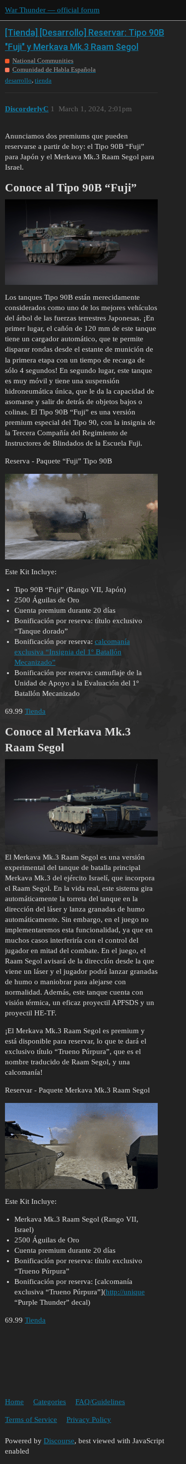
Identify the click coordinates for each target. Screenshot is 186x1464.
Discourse (59, 1441)
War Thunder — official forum (52, 10)
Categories (49, 1402)
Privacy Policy (88, 1419)
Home (14, 1402)
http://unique (125, 1292)
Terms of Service (31, 1419)
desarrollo (18, 80)
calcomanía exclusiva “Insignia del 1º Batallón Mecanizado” (72, 652)
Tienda (35, 711)
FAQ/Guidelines (100, 1402)
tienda (43, 80)
